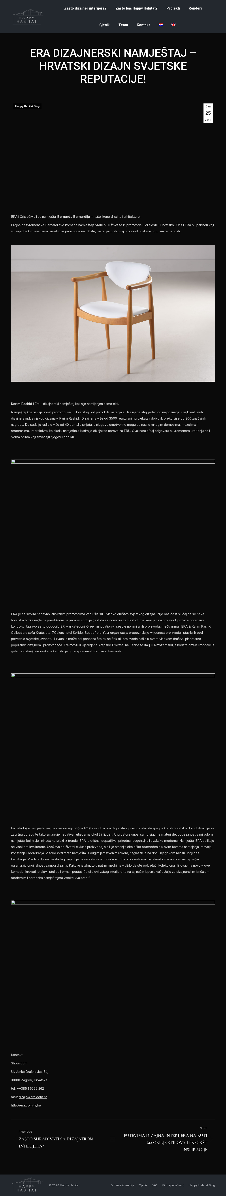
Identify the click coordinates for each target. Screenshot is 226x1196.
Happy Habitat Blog (27, 106)
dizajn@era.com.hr (33, 1097)
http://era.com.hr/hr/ (26, 1105)
